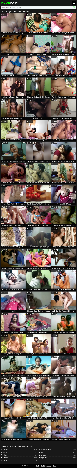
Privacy (49, 466)
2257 (37, 466)
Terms (54, 466)
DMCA (43, 466)
